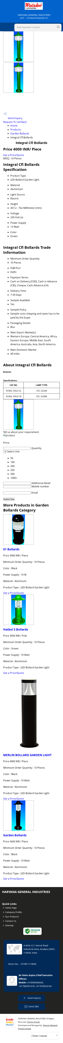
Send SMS (34, 1006)
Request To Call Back (15, 122)
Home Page (11, 907)
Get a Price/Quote (13, 155)
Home (13, 125)
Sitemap (9, 925)
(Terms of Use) (33, 1022)
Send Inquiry (14, 118)
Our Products (12, 916)
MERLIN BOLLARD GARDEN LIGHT (27, 755)
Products (15, 129)
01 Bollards (11, 549)
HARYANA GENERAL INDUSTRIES (34, 16)
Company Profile (13, 912)
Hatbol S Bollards (15, 629)
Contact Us (10, 921)
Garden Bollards (19, 133)
